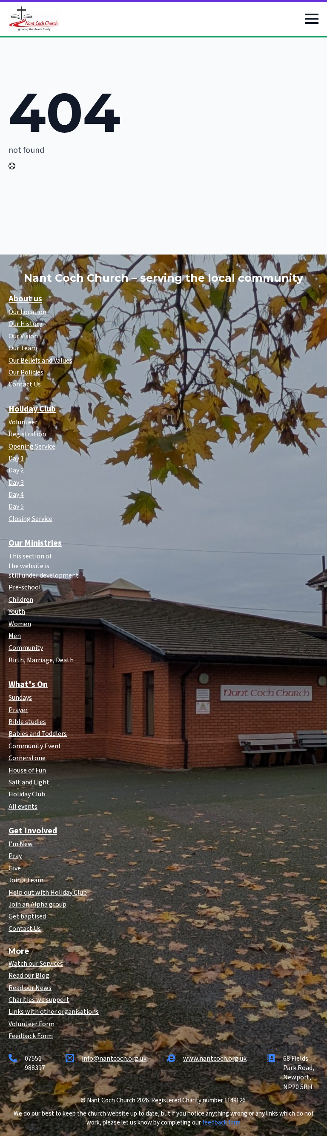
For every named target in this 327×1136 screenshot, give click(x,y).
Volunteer (23, 422)
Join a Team (26, 880)
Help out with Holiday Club (48, 892)
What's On (28, 684)
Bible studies (27, 722)
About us (25, 299)
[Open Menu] (311, 19)
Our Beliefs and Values (40, 360)
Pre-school (25, 587)
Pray (15, 856)
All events (23, 806)
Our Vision (23, 336)
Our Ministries (35, 543)
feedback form (221, 1122)
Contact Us (25, 384)
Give (15, 868)
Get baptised (27, 916)
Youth (17, 611)
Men (15, 636)
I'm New (21, 844)
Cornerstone (27, 758)
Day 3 (16, 482)
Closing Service (30, 519)
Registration (27, 434)
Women (20, 624)
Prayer (18, 710)
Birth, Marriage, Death (41, 660)
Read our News (30, 988)
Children (21, 599)
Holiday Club (32, 409)
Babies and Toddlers (38, 733)
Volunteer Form (31, 1024)
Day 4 (16, 494)
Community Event (35, 746)
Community (26, 647)
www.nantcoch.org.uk (215, 1058)
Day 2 (16, 470)
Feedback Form (31, 1036)
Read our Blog (29, 975)
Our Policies (26, 372)
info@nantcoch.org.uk (114, 1058)
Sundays (20, 697)
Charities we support (39, 999)
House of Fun (27, 770)
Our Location (27, 312)
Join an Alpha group (37, 904)
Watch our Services (36, 963)
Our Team (23, 348)
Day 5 (16, 506)
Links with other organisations (54, 1011)
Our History (25, 324)
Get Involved (33, 831)
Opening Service (32, 446)
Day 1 (16, 458)
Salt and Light (29, 782)
